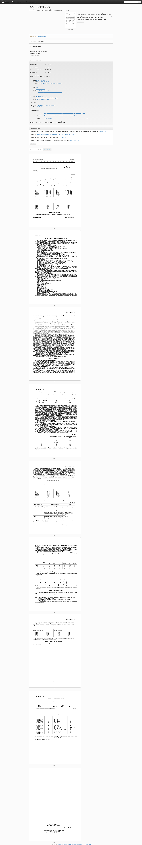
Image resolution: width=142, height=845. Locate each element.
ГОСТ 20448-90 (34, 131)
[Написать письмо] (89, 844)
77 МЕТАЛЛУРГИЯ (40, 80)
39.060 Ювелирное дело (43, 99)
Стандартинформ (48, 118)
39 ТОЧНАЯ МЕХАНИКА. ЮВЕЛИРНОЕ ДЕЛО (47, 98)
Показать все (33, 143)
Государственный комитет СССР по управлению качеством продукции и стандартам (64, 113)
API (87, 844)
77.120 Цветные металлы (43, 81)
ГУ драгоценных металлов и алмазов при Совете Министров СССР (60, 115)
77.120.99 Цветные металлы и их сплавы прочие (50, 83)
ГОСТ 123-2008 (62, 137)
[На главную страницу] (2, 1)
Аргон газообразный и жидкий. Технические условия (50, 140)
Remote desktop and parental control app (76, 844)
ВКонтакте (64, 844)
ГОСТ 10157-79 (34, 140)
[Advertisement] (46, 22)
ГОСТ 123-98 (33, 137)
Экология (38, 87)
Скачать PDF (81, 22)
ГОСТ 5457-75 (33, 134)
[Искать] (139, 2)
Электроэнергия (39, 78)
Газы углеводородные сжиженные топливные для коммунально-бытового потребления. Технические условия (64, 131)
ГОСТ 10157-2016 (74, 140)
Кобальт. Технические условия (44, 137)
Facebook (59, 844)
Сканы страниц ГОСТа (36, 150)
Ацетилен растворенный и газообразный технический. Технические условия (55, 134)
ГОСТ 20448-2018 (102, 131)
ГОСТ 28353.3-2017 (41, 36)
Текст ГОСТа (47, 150)
